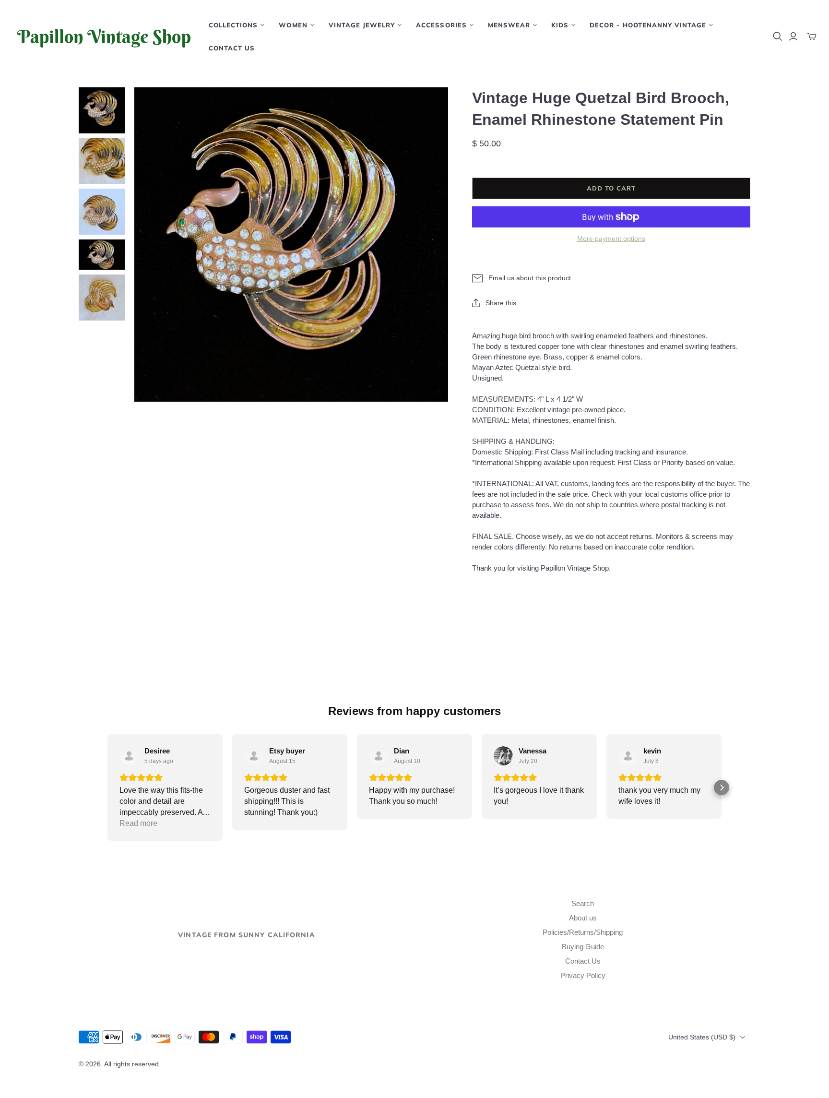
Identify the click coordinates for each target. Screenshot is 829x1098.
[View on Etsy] (129, 755)
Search (582, 903)
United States (701, 1037)
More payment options (611, 238)
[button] (107, 787)
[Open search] (777, 36)
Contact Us (232, 48)
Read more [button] (138, 823)
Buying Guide (583, 947)
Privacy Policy (582, 975)
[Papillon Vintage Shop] (103, 36)
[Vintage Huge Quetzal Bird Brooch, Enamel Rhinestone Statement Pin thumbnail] (102, 110)
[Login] (793, 36)
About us (583, 918)
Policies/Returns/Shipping (583, 932)
